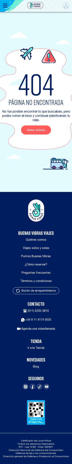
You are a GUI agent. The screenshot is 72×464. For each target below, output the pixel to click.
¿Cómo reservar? (36, 264)
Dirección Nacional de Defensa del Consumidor (36, 450)
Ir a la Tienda (36, 347)
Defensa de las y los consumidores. (36, 453)
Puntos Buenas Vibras (36, 256)
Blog (36, 366)
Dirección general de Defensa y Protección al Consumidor (36, 456)
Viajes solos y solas (36, 248)
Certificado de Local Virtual (36, 440)
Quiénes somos (36, 239)
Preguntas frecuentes (36, 272)
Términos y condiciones (36, 281)
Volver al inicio (36, 130)
